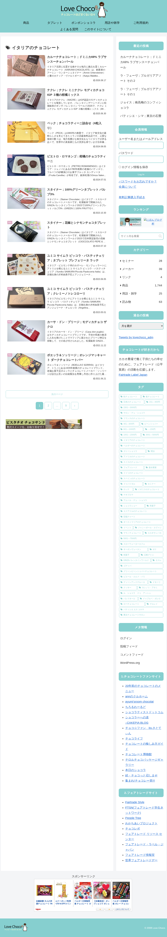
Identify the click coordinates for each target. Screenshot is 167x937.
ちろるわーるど (135, 707)
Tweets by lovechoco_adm (136, 337)
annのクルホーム (136, 696)
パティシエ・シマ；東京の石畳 (140, 116)
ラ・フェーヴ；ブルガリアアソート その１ (140, 91)
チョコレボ (132, 828)
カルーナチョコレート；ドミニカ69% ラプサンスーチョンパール (140, 62)
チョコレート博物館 (138, 754)
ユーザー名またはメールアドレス (141, 139)
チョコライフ (134, 738)
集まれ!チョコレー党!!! (140, 780)
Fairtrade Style (134, 802)
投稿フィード (129, 646)
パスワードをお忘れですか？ (138, 181)
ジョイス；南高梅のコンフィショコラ (140, 105)
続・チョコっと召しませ (141, 775)
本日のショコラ (135, 770)
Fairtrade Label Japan (133, 374)
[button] (160, 236)
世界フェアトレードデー (141, 860)
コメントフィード (132, 654)
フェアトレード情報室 (140, 855)
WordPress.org (130, 662)
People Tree (133, 818)
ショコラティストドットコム (144, 712)
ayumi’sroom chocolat (139, 701)
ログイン (126, 638)
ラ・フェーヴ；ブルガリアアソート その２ (140, 78)
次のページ (57, 394)
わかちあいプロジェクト (141, 823)
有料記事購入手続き (132, 197)
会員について (127, 186)
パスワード (126, 153)
